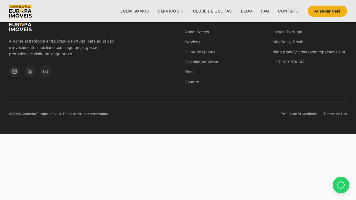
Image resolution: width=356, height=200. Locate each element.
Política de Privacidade (299, 114)
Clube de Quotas (212, 11)
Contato (288, 11)
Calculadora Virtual (202, 61)
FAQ (265, 11)
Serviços (168, 11)
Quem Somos (134, 11)
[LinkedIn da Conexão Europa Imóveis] (30, 71)
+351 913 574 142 (289, 61)
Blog (246, 11)
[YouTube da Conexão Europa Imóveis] (45, 71)
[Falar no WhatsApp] (341, 185)
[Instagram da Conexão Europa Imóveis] (14, 71)
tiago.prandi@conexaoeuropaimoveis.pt (309, 51)
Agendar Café (327, 11)
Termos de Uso (335, 114)
